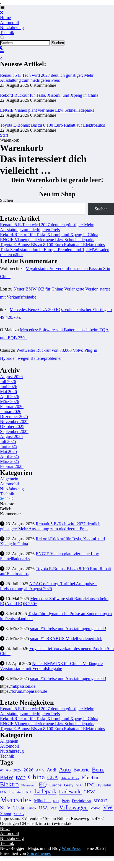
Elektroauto (28, 785)
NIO (56, 801)
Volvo (95, 808)
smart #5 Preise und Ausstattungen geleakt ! (68, 628)
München (42, 800)
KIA (29, 792)
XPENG (19, 814)
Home (5, 17)
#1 (2, 770)
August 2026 (11, 376)
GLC (79, 785)
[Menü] (2, 7)
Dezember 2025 (14, 416)
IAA (3, 792)
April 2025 (9, 456)
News (5, 828)
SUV (5, 808)
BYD (20, 777)
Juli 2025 (8, 441)
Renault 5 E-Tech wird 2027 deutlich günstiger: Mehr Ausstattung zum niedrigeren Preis (47, 78)
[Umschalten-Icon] (2, 52)
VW (108, 807)
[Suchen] (2, 37)
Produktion (81, 800)
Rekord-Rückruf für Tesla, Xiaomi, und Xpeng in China (49, 95)
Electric (91, 777)
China (36, 777)
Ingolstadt (16, 792)
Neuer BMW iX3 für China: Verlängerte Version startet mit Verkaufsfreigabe (51, 666)
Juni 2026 (8, 386)
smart (100, 800)
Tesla (18, 808)
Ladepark (45, 791)
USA (43, 808)
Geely (68, 785)
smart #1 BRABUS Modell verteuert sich (66, 638)
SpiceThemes (39, 853)
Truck (32, 808)
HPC (89, 785)
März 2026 (9, 401)
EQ (43, 784)
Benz (98, 769)
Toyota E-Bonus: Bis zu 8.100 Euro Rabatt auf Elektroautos (52, 125)
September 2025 (14, 431)
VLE (54, 808)
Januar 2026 (10, 411)
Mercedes (16, 799)
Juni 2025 (8, 446)
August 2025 (11, 436)
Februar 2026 (12, 406)
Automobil (9, 22)
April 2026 (9, 396)
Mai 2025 (8, 451)
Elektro (9, 784)
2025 (17, 770)
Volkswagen (73, 807)
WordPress (71, 848)
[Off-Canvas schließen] (1, 12)
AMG (40, 770)
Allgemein (9, 479)
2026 (28, 770)
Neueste (7, 503)
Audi (51, 770)
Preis (65, 801)
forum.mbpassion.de (29, 691)
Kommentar (10, 513)
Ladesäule (70, 791)
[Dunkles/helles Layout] (1, 47)
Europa (55, 785)
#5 (8, 770)
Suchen (6, 200)
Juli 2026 (8, 381)
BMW (6, 777)
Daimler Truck (70, 778)
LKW (89, 791)
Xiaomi (5, 814)
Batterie (81, 770)
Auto (65, 769)
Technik (7, 32)
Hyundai (103, 785)
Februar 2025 (12, 466)
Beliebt (6, 508)
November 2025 (14, 421)
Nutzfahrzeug (12, 27)
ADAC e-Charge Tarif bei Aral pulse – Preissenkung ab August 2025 (48, 586)
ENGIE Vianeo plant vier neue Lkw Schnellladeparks (47, 110)
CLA (52, 777)
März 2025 (9, 461)
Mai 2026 (8, 391)
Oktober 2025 (12, 426)
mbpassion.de (23, 686)
